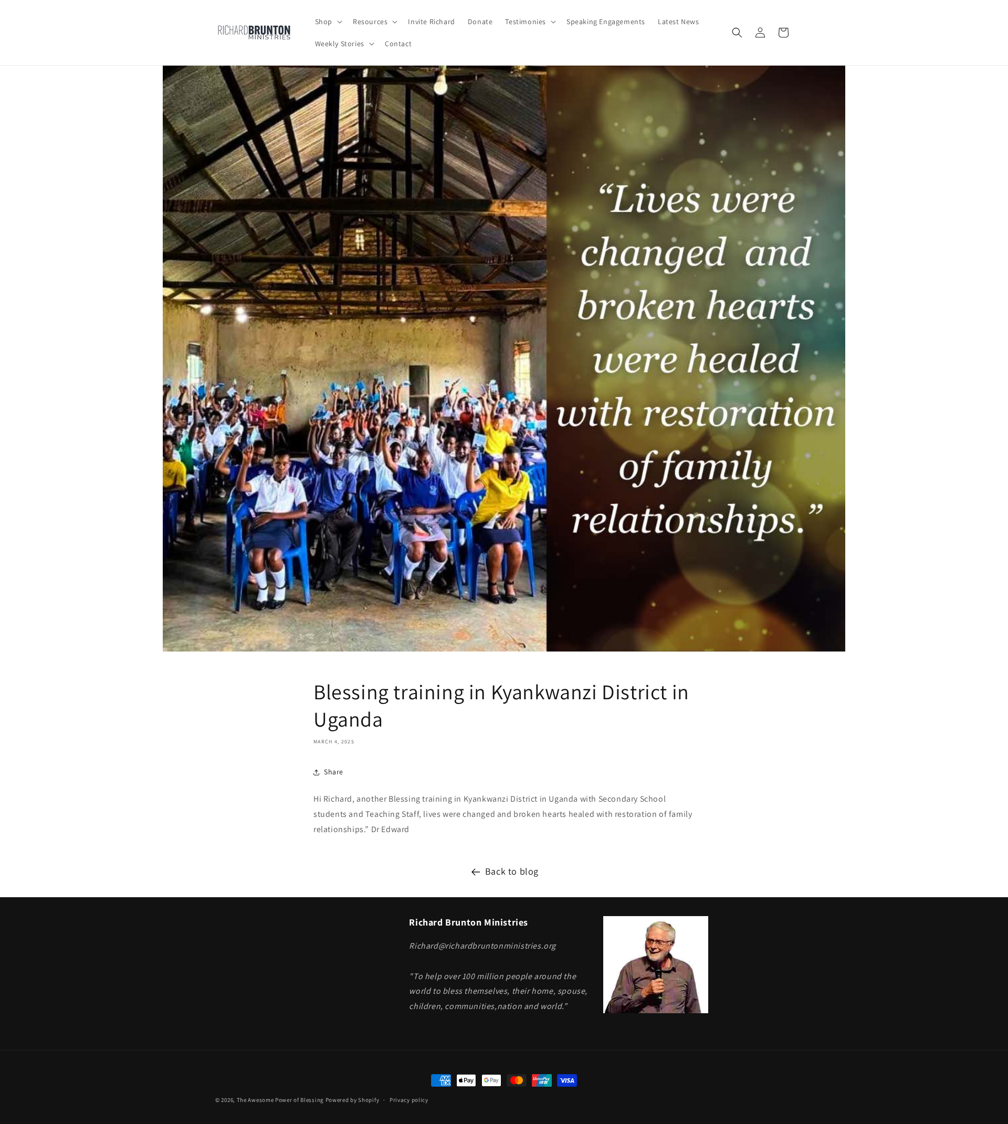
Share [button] (333, 771)
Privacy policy (409, 1100)
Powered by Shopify (353, 1100)
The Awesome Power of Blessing (280, 1100)
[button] (327, 21)
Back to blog (512, 871)
